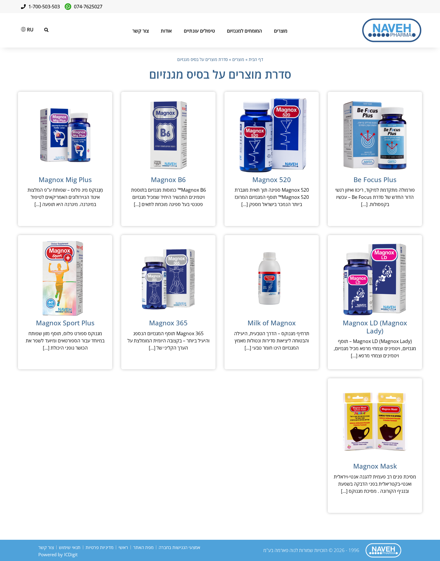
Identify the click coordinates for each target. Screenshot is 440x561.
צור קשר (140, 31)
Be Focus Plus (375, 179)
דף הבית (256, 59)
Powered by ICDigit (58, 554)
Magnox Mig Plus (65, 179)
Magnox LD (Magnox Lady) (375, 326)
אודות (166, 31)
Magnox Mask (375, 465)
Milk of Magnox (272, 322)
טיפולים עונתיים (199, 31)
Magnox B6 (168, 179)
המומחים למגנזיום (244, 31)
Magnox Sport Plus (65, 322)
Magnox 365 (168, 322)
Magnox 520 (271, 179)
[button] (46, 30)
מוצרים (280, 31)
